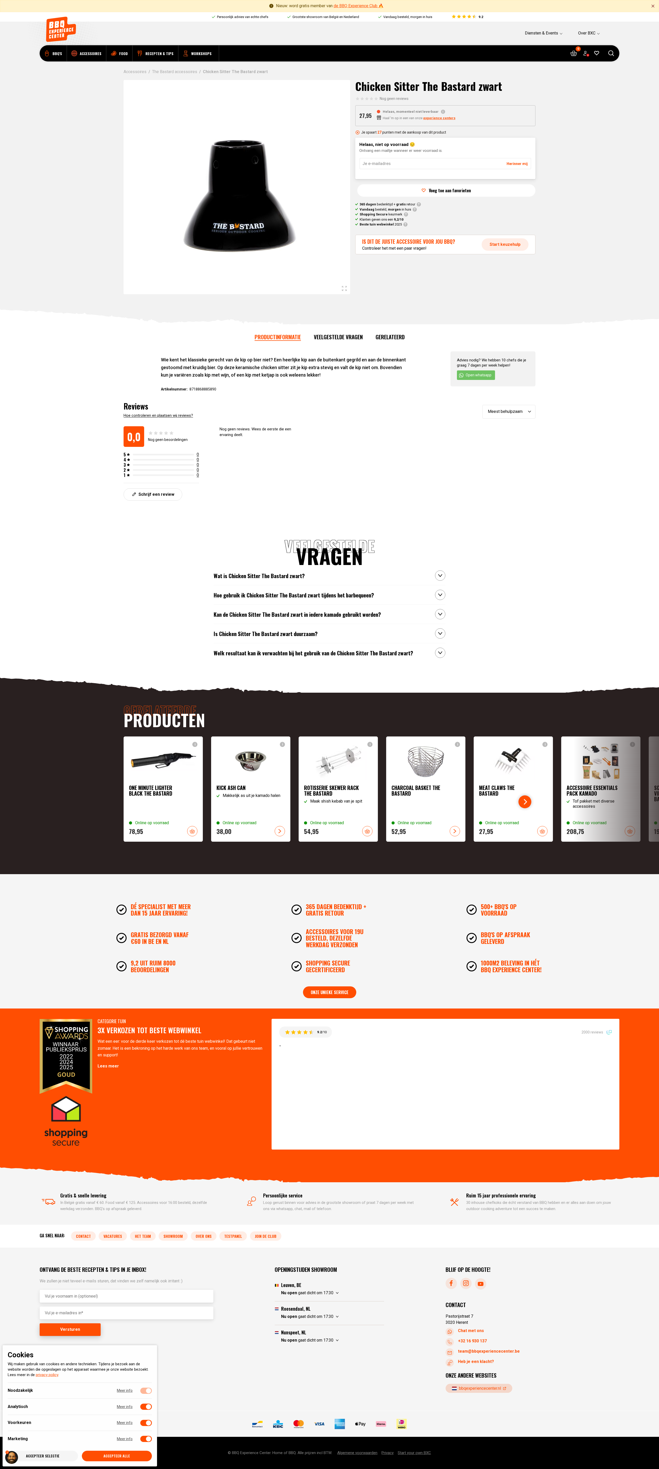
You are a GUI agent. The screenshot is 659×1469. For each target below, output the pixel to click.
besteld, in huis (385, 209)
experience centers (439, 118)
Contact (83, 1236)
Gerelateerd (390, 337)
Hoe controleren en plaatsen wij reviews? (158, 415)
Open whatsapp (478, 375)
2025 (381, 224)
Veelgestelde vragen (338, 337)
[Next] (524, 801)
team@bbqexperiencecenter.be (489, 1351)
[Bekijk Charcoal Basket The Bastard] (425, 789)
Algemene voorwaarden (357, 1453)
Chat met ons (471, 1330)
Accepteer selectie (42, 1456)
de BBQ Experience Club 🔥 (359, 5)
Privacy (387, 1453)
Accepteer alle (116, 1456)
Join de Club (265, 1236)
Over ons (204, 1236)
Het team (143, 1236)
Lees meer (108, 1066)
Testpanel (233, 1236)
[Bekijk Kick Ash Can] (250, 789)
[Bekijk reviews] (467, 17)
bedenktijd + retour (387, 204)
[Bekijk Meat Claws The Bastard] (513, 789)
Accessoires (135, 71)
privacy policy (47, 1375)
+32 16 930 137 (472, 1340)
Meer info (125, 1391)
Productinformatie (278, 337)
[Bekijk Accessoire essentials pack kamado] (600, 789)
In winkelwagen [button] (192, 831)
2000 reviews (593, 1032)
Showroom (173, 1236)
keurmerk (381, 214)
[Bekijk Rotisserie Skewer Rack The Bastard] (338, 789)
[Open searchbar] (611, 53)
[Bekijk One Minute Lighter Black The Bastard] (163, 789)
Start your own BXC (414, 1453)
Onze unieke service (330, 992)
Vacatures (112, 1236)
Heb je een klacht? (476, 1361)
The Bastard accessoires (174, 71)
